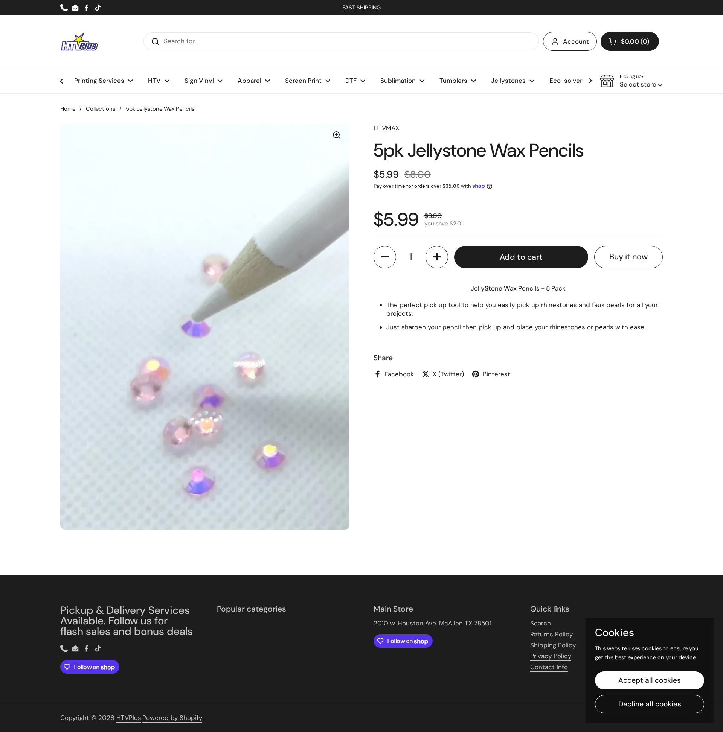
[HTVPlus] (79, 41)
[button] (630, 41)
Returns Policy (551, 634)
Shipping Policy (553, 645)
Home (67, 109)
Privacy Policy (550, 656)
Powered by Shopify (172, 718)
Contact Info (549, 667)
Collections (100, 109)
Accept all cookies (649, 680)
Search (540, 623)
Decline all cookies (649, 704)
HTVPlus (128, 718)
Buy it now (628, 256)
